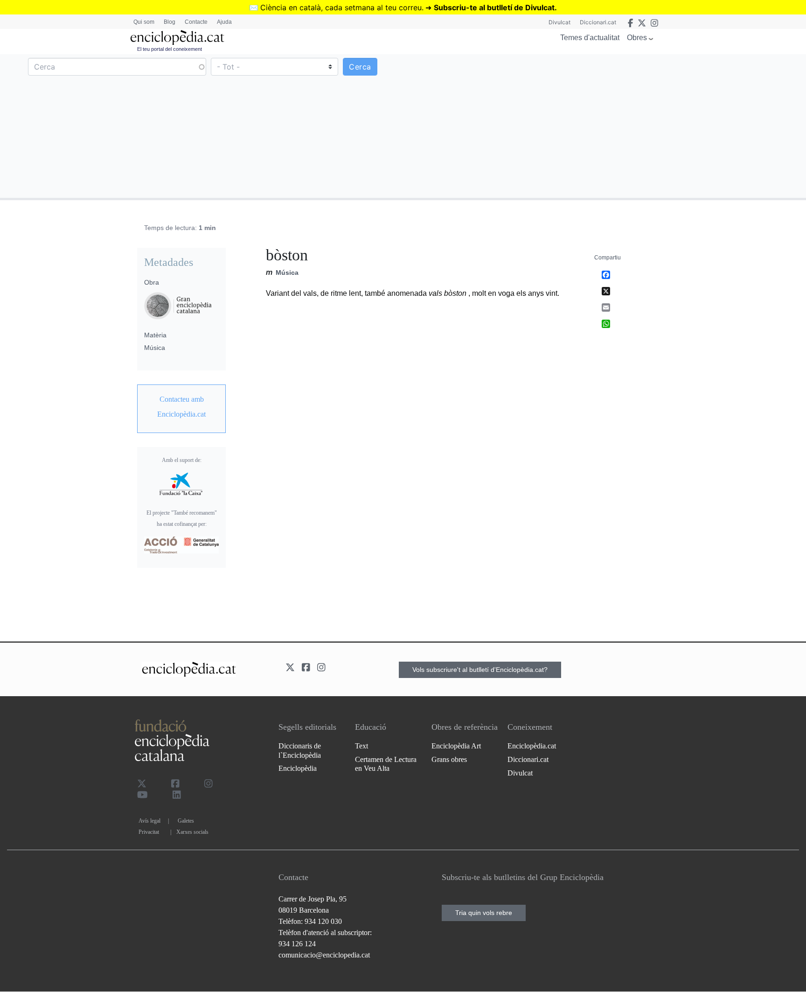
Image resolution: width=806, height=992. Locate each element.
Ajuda (224, 22)
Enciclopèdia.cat (531, 746)
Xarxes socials (192, 832)
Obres (637, 38)
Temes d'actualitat (589, 38)
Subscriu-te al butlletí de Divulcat (494, 7)
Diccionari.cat (598, 22)
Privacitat (149, 832)
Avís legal (149, 820)
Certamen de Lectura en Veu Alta (386, 763)
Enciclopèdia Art (456, 746)
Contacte (196, 22)
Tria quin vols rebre (483, 912)
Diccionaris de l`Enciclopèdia (299, 750)
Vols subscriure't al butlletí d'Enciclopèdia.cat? (480, 669)
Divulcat (559, 22)
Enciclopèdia (297, 768)
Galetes (186, 820)
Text (361, 746)
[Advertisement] (603, 125)
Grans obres (449, 759)
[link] (181, 407)
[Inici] (177, 37)
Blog (169, 22)
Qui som (143, 22)
